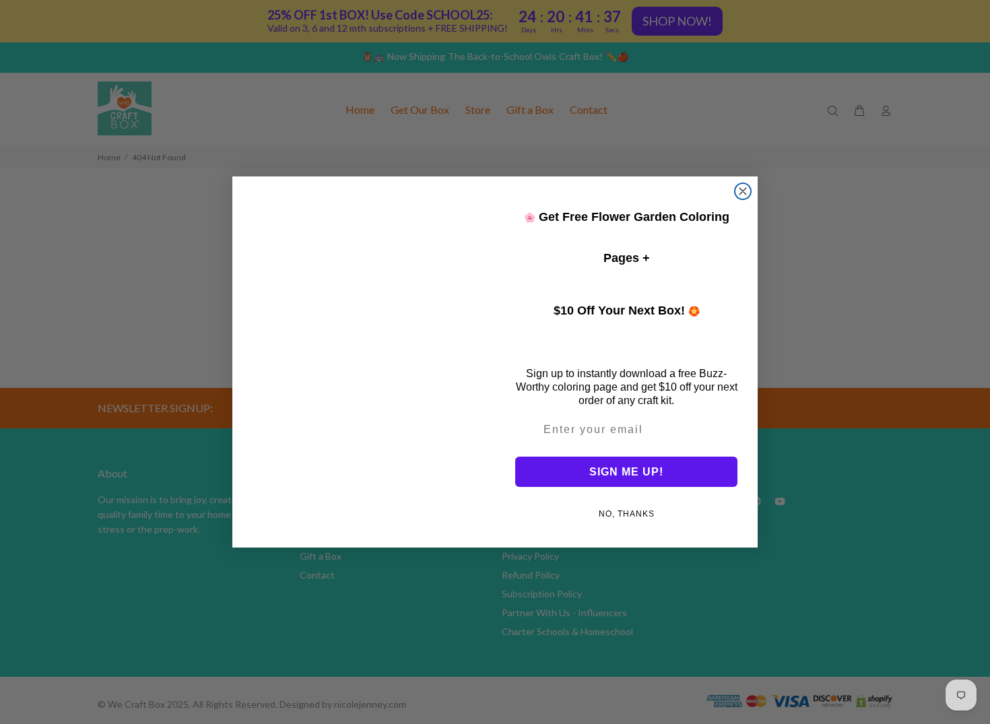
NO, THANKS (627, 514)
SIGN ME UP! (626, 472)
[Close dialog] (743, 191)
